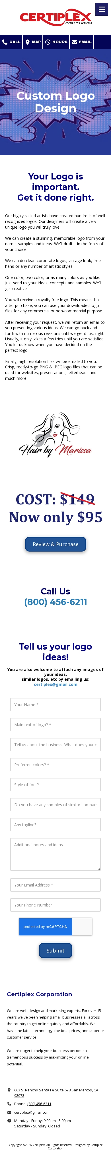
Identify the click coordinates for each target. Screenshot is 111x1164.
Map (36, 42)
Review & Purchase (56, 544)
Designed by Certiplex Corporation (75, 1146)
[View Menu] (101, 9)
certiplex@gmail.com (55, 684)
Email (85, 42)
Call (14, 42)
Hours (59, 42)
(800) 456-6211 (39, 1103)
